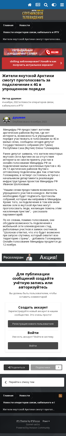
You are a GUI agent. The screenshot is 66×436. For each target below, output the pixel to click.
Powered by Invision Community (33, 427)
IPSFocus (35, 421)
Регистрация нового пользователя (33, 323)
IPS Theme (21, 421)
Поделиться (17, 367)
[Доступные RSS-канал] (60, 395)
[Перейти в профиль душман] (6, 119)
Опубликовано (29, 121)
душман (16, 98)
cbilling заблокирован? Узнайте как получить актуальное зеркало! (33, 63)
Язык (45, 421)
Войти (33, 345)
